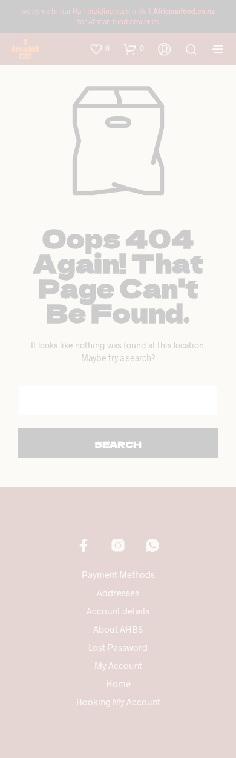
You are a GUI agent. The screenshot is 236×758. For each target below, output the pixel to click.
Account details (118, 610)
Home (118, 683)
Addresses (118, 592)
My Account (118, 665)
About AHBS (118, 628)
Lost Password (118, 647)
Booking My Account (118, 701)
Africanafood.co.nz (184, 11)
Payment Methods (118, 574)
